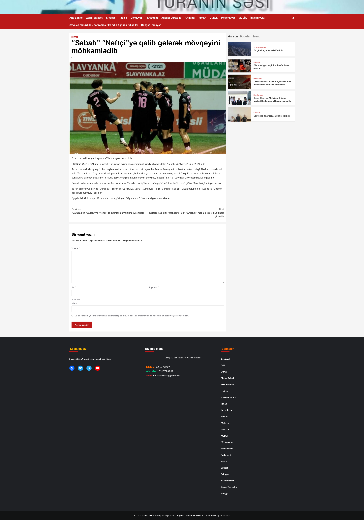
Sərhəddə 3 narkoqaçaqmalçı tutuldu (272, 116)
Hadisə (123, 17)
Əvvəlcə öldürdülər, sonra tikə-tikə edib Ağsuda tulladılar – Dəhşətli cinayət (115, 25)
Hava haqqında (228, 397)
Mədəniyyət (228, 17)
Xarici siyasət (94, 17)
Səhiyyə (224, 474)
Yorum (76, 248)
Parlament (151, 17)
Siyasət (110, 17)
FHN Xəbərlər (227, 384)
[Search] (293, 17)
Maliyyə (225, 423)
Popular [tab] (245, 36)
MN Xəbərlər (227, 442)
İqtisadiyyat (257, 17)
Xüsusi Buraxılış (171, 17)
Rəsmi (224, 461)
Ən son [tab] (233, 36)
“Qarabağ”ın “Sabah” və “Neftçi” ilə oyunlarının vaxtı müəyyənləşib (108, 211)
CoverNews (210, 515)
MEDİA (243, 17)
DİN (223, 365)
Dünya (214, 17)
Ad (74, 287)
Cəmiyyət (136, 17)
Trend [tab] (256, 36)
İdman (202, 17)
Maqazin (225, 429)
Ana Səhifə (76, 17)
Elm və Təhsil (227, 378)
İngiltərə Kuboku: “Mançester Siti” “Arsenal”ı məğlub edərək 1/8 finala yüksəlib (186, 213)
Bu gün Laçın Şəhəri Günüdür (268, 50)
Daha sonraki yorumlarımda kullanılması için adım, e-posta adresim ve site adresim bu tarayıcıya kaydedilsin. (132, 315)
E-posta (154, 287)
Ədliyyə (224, 493)
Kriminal (190, 17)
